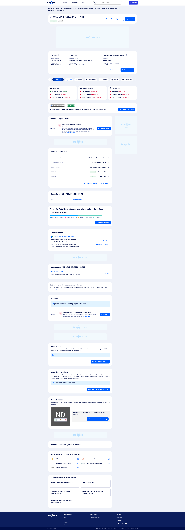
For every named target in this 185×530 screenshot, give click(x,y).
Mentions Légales (134, 528)
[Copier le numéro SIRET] (62, 59)
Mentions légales (114, 70)
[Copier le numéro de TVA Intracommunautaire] (61, 64)
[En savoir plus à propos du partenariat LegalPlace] (78, 459)
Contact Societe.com (95, 517)
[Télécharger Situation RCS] (108, 176)
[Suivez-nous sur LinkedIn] (118, 523)
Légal (70, 79)
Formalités (75, 2)
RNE (107, 65)
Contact (80, 79)
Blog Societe (119, 517)
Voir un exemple (71, 132)
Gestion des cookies (112, 528)
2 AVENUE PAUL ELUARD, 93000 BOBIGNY (114, 55)
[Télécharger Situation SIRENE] (108, 171)
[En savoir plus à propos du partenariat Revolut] (78, 463)
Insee (104, 65)
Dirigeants (104, 79)
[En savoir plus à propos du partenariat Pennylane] (109, 463)
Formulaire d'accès (55, 290)
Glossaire (92, 520)
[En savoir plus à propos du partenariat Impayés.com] (109, 459)
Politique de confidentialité (123, 528)
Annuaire (66, 522)
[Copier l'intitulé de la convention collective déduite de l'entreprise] (108, 162)
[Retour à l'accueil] (52, 515)
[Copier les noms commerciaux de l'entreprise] (108, 167)
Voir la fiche (106, 273)
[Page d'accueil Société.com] (51, 2)
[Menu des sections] (49, 79)
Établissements (92, 79)
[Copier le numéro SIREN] (58, 55)
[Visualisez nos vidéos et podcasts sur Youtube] (126, 523)
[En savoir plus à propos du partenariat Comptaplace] (78, 468)
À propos (98, 528)
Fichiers (65, 520)
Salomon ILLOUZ (107, 60)
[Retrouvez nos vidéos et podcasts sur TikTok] (129, 523)
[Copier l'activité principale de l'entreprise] (108, 157)
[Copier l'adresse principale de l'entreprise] (126, 55)
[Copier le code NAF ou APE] (93, 59)
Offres (83, 2)
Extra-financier (128, 79)
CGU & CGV (104, 528)
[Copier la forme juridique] (83, 64)
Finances (116, 79)
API (64, 524)
